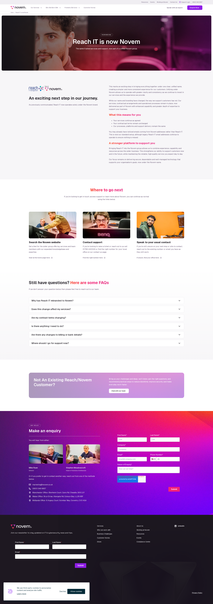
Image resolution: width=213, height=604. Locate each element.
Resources (144, 2)
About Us (140, 526)
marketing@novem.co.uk (42, 484)
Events (152, 2)
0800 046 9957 (197, 2)
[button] (106, 300)
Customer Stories (89, 8)
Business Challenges (104, 534)
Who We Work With (52, 8)
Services (100, 526)
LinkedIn (181, 526)
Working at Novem (162, 2)
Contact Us (173, 2)
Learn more (21, 593)
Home (12, 12)
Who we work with (103, 530)
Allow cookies (76, 591)
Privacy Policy (197, 593)
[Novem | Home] (18, 7)
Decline (62, 591)
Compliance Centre (143, 542)
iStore (99, 542)
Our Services (35, 8)
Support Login (185, 2)
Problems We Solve (71, 8)
